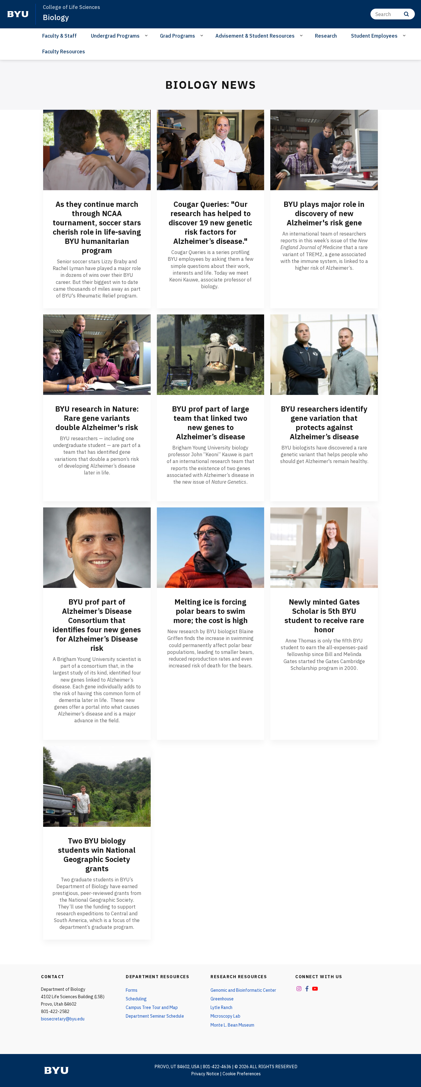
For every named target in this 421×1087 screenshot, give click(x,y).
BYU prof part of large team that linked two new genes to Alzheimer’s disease (210, 422)
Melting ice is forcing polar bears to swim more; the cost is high (210, 611)
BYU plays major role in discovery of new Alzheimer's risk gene (324, 213)
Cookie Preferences (242, 1074)
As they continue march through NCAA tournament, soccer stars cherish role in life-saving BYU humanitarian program (97, 227)
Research (326, 36)
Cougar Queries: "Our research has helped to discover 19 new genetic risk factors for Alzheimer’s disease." (210, 222)
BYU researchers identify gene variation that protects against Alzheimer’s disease (324, 422)
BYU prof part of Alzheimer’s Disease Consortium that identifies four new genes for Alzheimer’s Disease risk (97, 625)
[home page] (18, 14)
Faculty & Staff (59, 36)
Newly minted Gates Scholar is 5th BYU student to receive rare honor (324, 615)
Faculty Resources (63, 51)
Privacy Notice (205, 1074)
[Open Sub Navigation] (147, 35)
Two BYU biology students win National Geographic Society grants (97, 854)
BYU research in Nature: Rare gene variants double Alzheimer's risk (97, 418)
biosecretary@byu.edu (62, 1019)
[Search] (406, 14)
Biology (56, 17)
